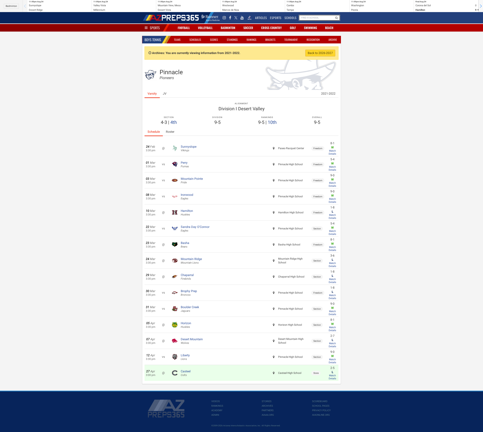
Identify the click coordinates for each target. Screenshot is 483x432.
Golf (293, 27)
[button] (480, 6)
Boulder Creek (190, 308)
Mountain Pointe (192, 180)
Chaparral (187, 276)
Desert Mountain (192, 341)
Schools (291, 17)
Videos (215, 401)
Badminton (11, 6)
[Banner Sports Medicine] (210, 18)
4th (173, 122)
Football (184, 27)
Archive (332, 40)
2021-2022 (328, 93)
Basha (185, 244)
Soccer (248, 27)
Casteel (186, 373)
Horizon (186, 325)
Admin (215, 414)
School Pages (320, 405)
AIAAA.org (268, 414)
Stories (266, 401)
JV (164, 93)
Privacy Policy (321, 410)
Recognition (313, 40)
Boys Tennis (153, 39)
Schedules (195, 40)
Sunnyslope (188, 148)
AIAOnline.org (321, 414)
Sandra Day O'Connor (195, 228)
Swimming (310, 27)
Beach (329, 27)
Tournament (291, 40)
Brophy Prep (189, 292)
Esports (275, 17)
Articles (261, 17)
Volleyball (205, 27)
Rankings (251, 40)
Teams (177, 40)
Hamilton (187, 212)
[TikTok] (249, 18)
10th (272, 122)
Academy (216, 410)
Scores (214, 40)
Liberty (185, 357)
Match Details (332, 152)
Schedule (154, 131)
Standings (232, 40)
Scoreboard (320, 401)
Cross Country (271, 27)
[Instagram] (224, 18)
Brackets (270, 40)
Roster (170, 131)
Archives (267, 405)
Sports (155, 27)
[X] (236, 18)
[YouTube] (242, 18)
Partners (268, 410)
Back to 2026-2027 (320, 53)
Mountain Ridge (191, 260)
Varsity (152, 93)
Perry (185, 164)
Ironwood (187, 196)
